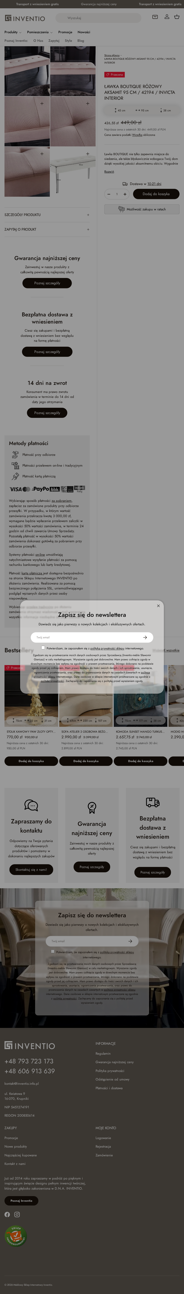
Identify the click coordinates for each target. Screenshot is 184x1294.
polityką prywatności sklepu (107, 648)
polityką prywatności (52, 681)
